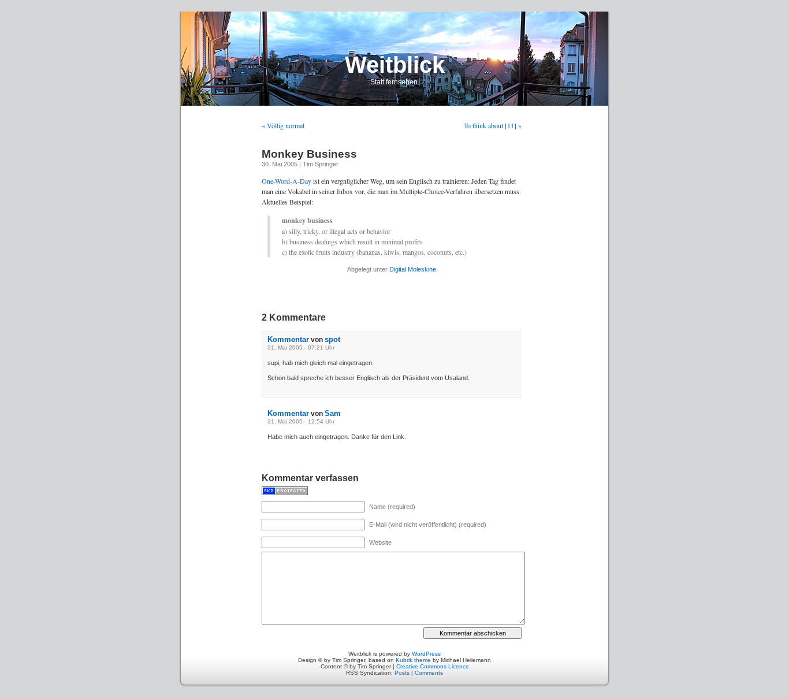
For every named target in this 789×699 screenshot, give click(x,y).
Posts (402, 673)
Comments (429, 673)
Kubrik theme (413, 660)
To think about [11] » (493, 125)
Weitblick (395, 64)
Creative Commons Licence (432, 666)
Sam (333, 413)
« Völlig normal (283, 125)
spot (332, 339)
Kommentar (288, 339)
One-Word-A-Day (286, 180)
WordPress (426, 653)
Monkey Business (309, 154)
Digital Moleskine (412, 269)
